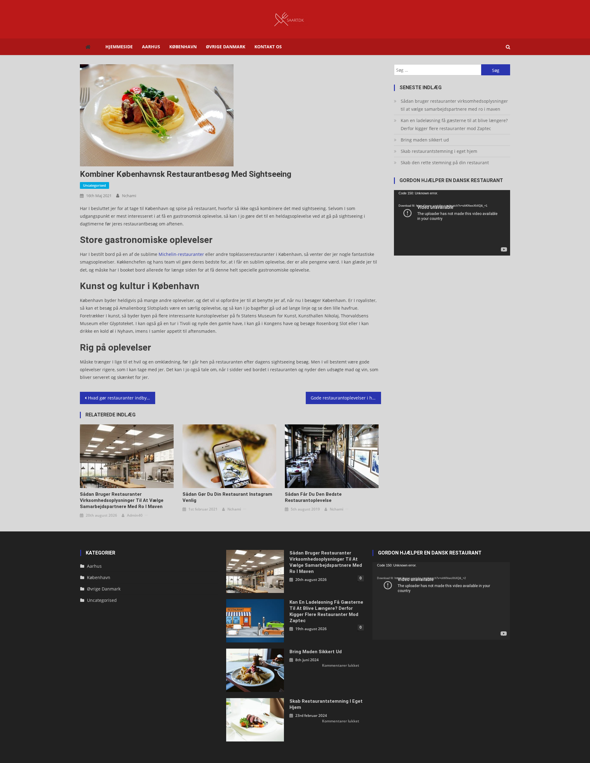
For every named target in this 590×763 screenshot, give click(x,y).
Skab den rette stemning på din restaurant (445, 162)
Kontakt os (268, 47)
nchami (129, 195)
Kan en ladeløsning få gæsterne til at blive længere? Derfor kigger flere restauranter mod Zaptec (454, 124)
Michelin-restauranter (181, 254)
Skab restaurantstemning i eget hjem (439, 151)
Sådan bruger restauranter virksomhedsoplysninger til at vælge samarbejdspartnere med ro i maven (121, 500)
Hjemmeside (119, 47)
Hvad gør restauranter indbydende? (121, 398)
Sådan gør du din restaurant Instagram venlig (227, 497)
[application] (452, 223)
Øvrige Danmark (225, 47)
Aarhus (151, 47)
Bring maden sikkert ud (425, 140)
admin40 (135, 515)
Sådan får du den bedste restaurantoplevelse (313, 497)
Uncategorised (94, 185)
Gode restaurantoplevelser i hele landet (346, 398)
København (183, 47)
